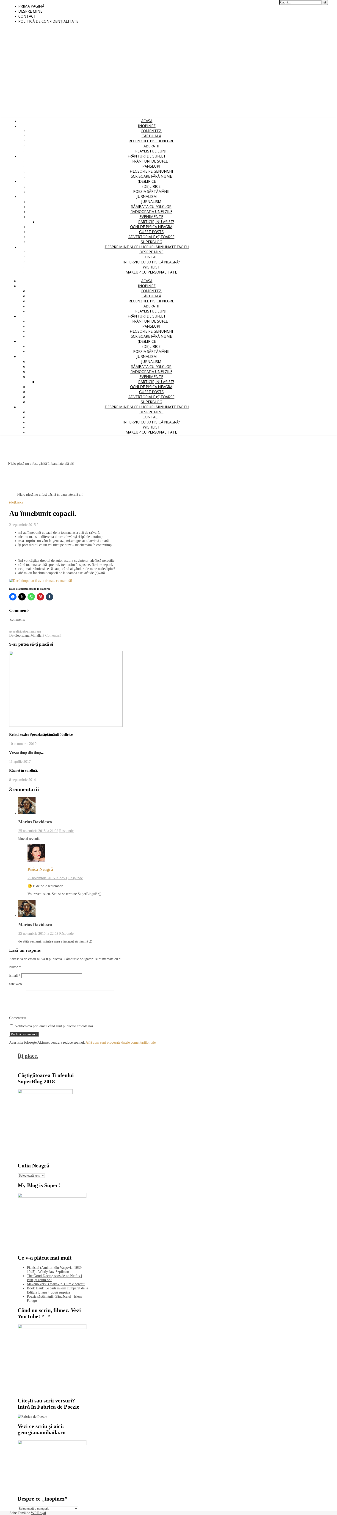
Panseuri (151, 166)
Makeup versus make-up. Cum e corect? (56, 1284)
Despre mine (30, 11)
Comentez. (151, 130)
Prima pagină (31, 6)
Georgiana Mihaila (27, 635)
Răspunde (66, 831)
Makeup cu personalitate (151, 272)
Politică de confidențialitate (48, 21)
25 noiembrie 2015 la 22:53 (38, 933)
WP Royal (38, 1513)
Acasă (146, 120)
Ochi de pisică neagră (151, 226)
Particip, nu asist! (156, 221)
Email (14, 975)
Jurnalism (147, 196)
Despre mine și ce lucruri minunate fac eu (147, 246)
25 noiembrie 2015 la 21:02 (38, 831)
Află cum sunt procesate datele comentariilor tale (121, 1042)
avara (13, 631)
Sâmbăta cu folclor (151, 206)
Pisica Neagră (40, 869)
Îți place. (28, 1056)
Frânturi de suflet (147, 156)
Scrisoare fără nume (151, 176)
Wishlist (151, 267)
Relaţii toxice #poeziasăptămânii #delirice (41, 734)
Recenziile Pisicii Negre (151, 141)
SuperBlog (151, 241)
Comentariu (17, 1018)
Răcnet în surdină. (23, 770)
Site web (15, 984)
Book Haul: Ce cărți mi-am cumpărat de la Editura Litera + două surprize (57, 1290)
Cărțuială (151, 135)
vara (38, 631)
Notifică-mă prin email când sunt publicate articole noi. (54, 1026)
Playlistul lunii (151, 151)
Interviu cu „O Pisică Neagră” (151, 262)
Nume (15, 967)
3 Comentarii (51, 635)
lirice (20, 631)
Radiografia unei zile (151, 211)
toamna (29, 631)
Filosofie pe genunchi (151, 171)
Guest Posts (151, 231)
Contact (27, 16)
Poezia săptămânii (151, 191)
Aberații (151, 146)
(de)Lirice (147, 181)
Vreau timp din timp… (26, 753)
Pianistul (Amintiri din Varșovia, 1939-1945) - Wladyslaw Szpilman (55, 1270)
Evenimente (151, 216)
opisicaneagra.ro (92, 2)
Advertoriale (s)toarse (151, 236)
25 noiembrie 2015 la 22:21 (47, 878)
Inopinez (147, 125)
